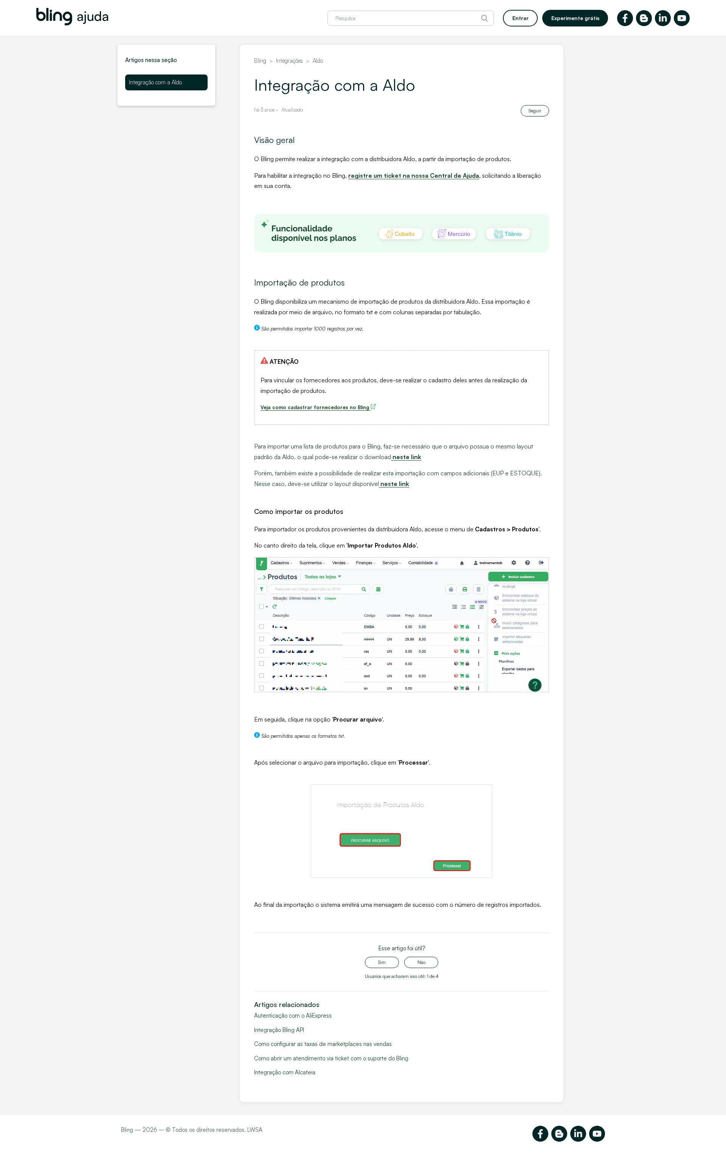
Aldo (318, 60)
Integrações (289, 60)
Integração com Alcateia (284, 1072)
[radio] (382, 962)
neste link (406, 457)
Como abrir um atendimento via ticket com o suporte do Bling (331, 1058)
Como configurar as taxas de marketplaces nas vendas (323, 1043)
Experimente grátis (575, 18)
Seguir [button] (535, 110)
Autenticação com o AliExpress (293, 1015)
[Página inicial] (72, 23)
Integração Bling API (279, 1030)
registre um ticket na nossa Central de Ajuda (413, 175)
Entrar (520, 18)
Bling (260, 60)
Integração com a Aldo (155, 82)
